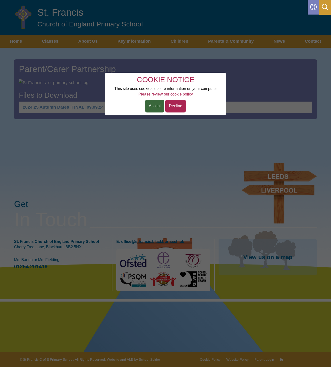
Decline (175, 106)
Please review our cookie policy (165, 94)
